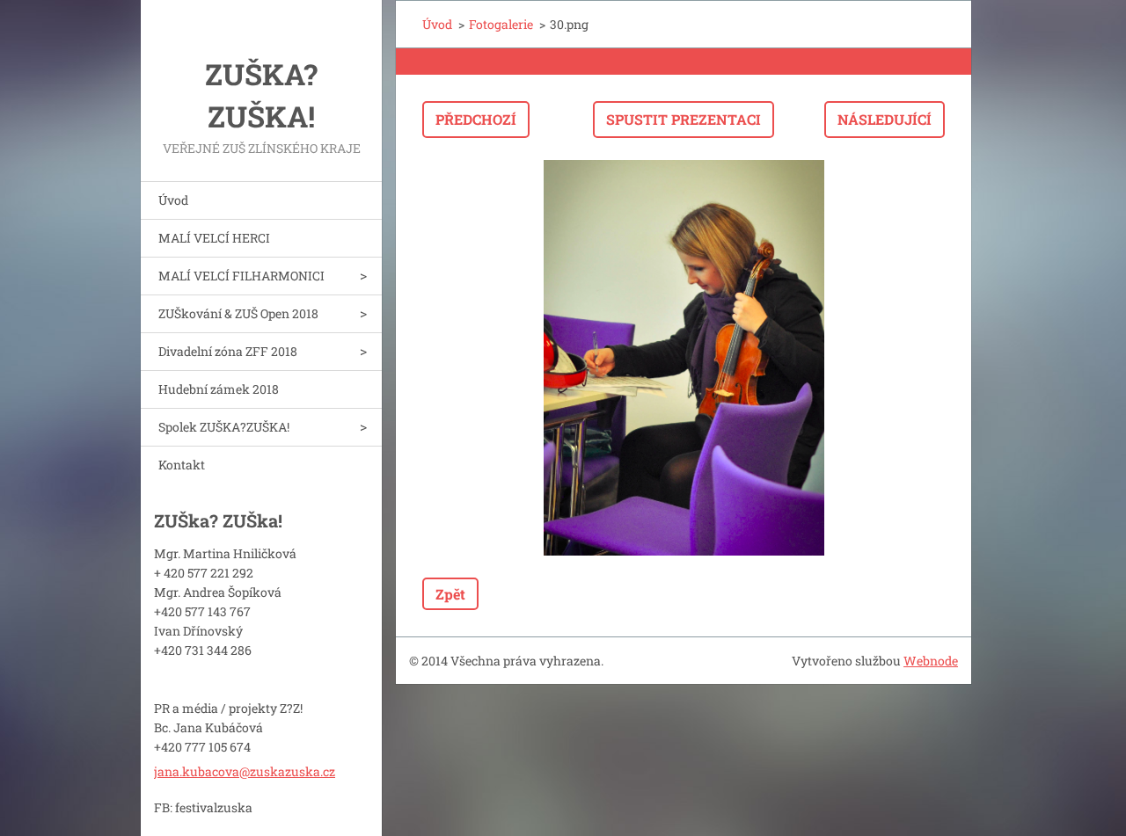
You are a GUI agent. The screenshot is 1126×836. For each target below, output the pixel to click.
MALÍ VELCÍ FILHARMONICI (241, 275)
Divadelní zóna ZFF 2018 (227, 351)
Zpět (450, 594)
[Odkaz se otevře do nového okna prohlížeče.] (683, 358)
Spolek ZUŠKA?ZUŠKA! (223, 426)
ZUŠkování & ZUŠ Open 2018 (238, 313)
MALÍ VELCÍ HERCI (214, 237)
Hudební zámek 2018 (218, 389)
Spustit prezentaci (683, 119)
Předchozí (475, 119)
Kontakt (181, 464)
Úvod (173, 200)
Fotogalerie (501, 24)
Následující (884, 119)
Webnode (930, 660)
